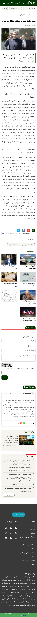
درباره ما (33, 521)
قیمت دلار (28, 244)
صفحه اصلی (32, 15)
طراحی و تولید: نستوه (18, 615)
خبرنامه (33, 533)
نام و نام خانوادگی (29, 337)
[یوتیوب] (6, 528)
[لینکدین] (11, 528)
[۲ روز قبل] (26, 440)
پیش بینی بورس (15, 8)
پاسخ (32, 424)
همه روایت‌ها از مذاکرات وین (10, 284)
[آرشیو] (6, 538)
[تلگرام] (16, 528)
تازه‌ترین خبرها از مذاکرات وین (10, 267)
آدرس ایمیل (32, 346)
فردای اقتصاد (18, 2)
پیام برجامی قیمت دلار (10, 301)
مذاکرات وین (14, 244)
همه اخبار (32, 529)
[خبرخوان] (11, 538)
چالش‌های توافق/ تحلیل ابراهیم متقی (28, 302)
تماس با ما (32, 525)
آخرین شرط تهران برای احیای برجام (29, 267)
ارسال (4, 377)
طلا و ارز (22, 15)
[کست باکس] (16, 538)
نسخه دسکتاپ (18, 514)
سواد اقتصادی (28, 8)
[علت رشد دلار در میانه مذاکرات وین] (18, 39)
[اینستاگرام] (16, 533)
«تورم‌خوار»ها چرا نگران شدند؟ (29, 284)
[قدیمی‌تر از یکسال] (28, 259)
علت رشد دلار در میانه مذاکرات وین (19, 21)
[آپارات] (6, 533)
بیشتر (8, 495)
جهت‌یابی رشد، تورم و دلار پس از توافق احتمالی (28, 319)
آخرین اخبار (30, 456)
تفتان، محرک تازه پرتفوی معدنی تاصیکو (20, 474)
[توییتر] (11, 533)
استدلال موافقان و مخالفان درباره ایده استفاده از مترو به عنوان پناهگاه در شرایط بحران (11, 439)
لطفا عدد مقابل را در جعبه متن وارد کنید (21, 368)
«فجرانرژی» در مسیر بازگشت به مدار (21, 485)
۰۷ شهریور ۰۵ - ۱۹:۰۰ (8, 446)
